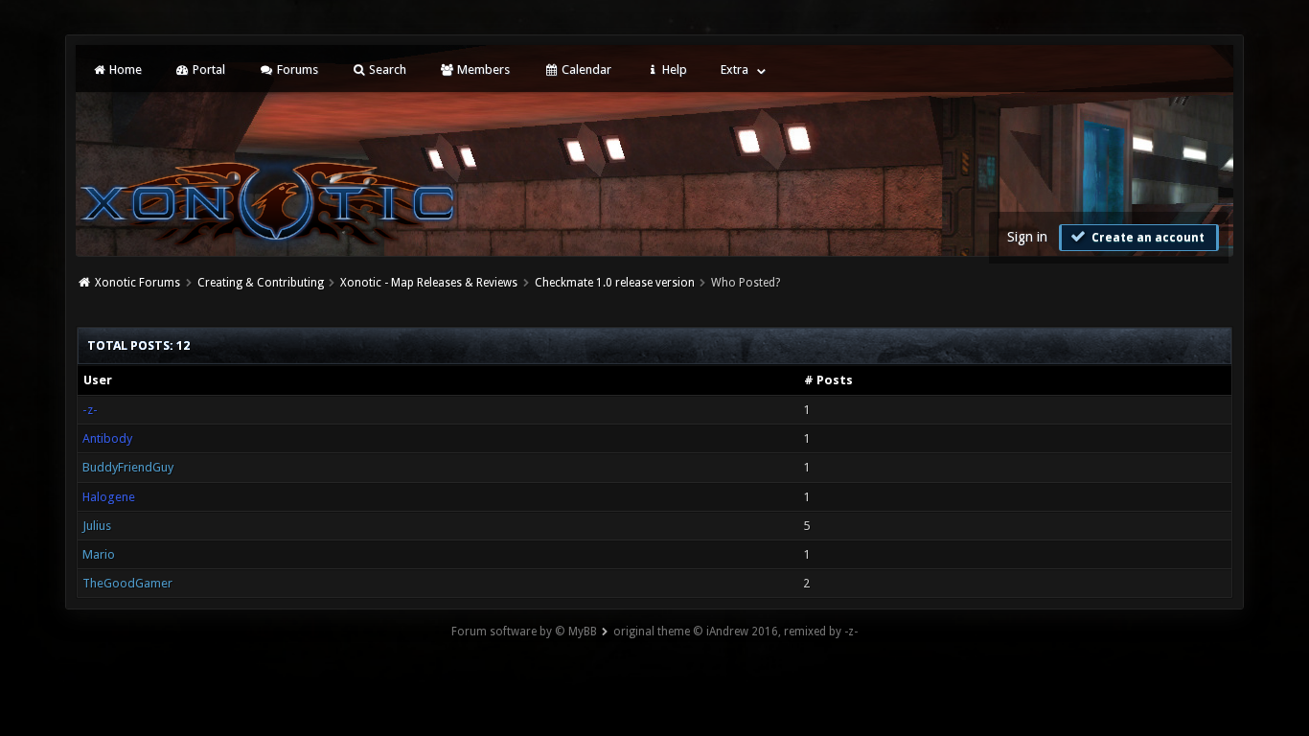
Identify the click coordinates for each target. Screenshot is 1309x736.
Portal (207, 69)
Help (673, 69)
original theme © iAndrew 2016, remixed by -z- (735, 631)
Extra (734, 69)
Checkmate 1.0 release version (615, 282)
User (97, 380)
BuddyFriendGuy (127, 467)
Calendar (585, 69)
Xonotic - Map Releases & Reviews (428, 282)
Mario (98, 554)
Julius (96, 525)
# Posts (828, 380)
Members (482, 69)
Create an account (1147, 237)
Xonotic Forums (137, 282)
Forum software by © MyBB (524, 631)
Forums (296, 69)
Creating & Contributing (260, 282)
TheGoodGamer (127, 583)
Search (386, 69)
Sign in (1027, 236)
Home (124, 69)
